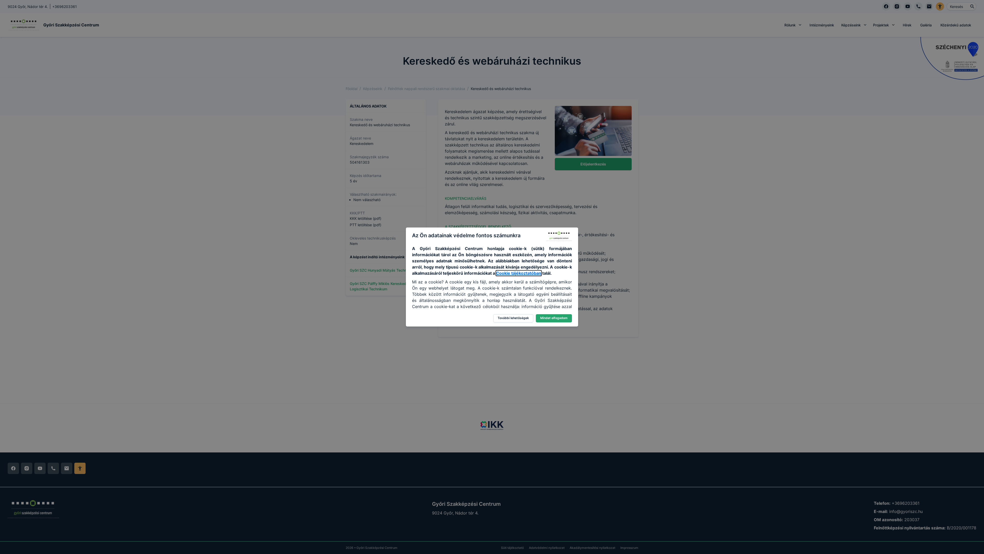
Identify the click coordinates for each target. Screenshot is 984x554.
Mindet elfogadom (554, 318)
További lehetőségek (513, 318)
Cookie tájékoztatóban (518, 273)
